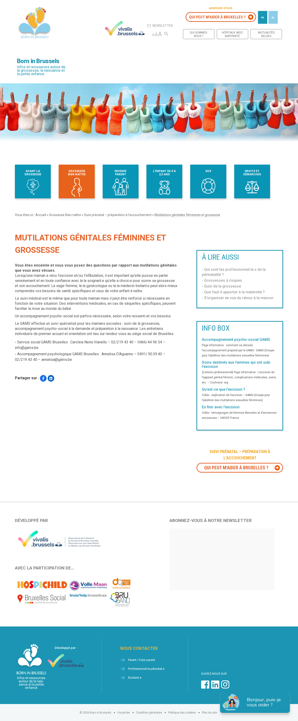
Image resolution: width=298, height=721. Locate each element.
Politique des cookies (182, 712)
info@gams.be (26, 347)
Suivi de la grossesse (222, 286)
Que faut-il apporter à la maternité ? (234, 292)
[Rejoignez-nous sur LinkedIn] (215, 687)
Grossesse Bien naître (65, 215)
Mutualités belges (266, 34)
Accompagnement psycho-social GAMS (236, 340)
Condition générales (149, 712)
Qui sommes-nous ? (198, 34)
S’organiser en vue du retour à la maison (238, 298)
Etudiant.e (134, 677)
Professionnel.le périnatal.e (146, 668)
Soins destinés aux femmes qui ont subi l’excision (236, 364)
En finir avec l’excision (221, 407)
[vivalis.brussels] (125, 28)
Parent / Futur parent (141, 660)
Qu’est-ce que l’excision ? (223, 389)
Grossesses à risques (223, 280)
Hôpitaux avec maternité (232, 34)
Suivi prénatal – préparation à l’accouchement (118, 215)
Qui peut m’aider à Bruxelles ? (217, 17)
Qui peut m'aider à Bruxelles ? (236, 468)
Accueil (40, 215)
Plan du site (209, 712)
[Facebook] (43, 378)
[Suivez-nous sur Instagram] (225, 687)
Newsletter (162, 25)
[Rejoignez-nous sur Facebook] (205, 687)
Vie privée (123, 712)
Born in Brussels (38, 61)
